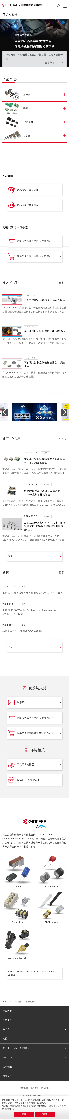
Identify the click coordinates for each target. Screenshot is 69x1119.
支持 (5, 1038)
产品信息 (17, 1002)
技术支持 (7, 1020)
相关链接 (7, 1076)
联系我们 (22, 702)
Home (5, 1002)
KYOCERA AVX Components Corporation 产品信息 (32, 973)
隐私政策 (34, 1088)
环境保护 (7, 1029)
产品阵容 (7, 1010)
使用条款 (24, 1088)
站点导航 (45, 1088)
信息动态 (7, 1057)
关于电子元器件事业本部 (16, 1048)
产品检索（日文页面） (29, 189)
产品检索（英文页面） (29, 205)
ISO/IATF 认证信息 (27, 780)
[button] (64, 412)
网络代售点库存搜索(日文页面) (33, 241)
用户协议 (31, 1100)
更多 (61, 282)
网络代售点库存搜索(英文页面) (33, 256)
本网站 (9, 1100)
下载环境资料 (24, 764)
